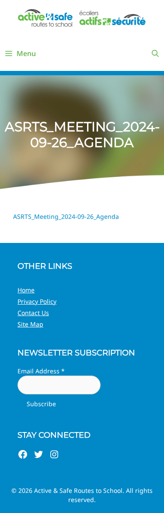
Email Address (41, 371)
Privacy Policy (36, 301)
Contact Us (33, 313)
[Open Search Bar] (155, 53)
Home (26, 290)
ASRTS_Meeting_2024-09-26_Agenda (66, 216)
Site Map (30, 324)
